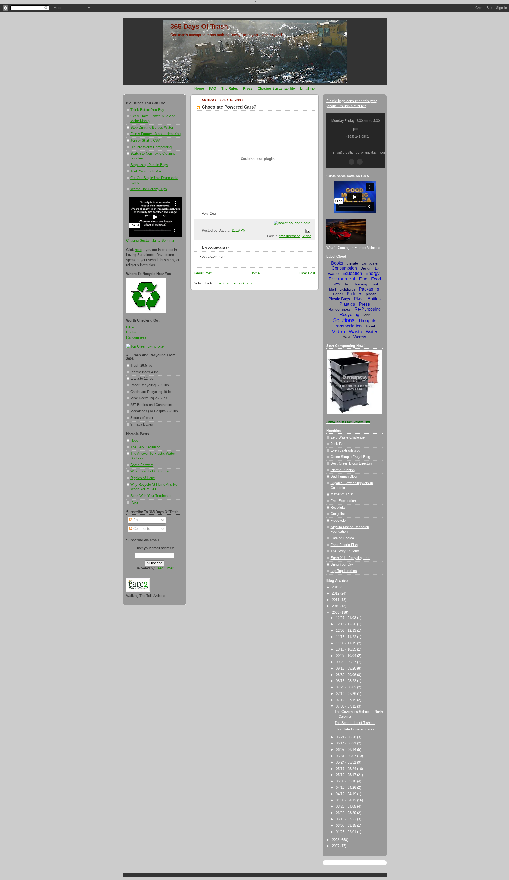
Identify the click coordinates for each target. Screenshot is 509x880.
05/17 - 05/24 (346, 769)
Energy (373, 273)
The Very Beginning (145, 447)
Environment (341, 278)
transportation (289, 236)
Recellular (338, 507)
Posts (137, 520)
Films (130, 327)
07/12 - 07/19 (346, 700)
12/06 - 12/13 (346, 630)
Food (376, 278)
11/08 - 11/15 (346, 643)
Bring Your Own (342, 564)
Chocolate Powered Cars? (229, 107)
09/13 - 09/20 (346, 668)
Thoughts (367, 320)
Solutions (343, 320)
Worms (359, 337)
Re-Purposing (367, 309)
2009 (336, 612)
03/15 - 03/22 (346, 819)
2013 (336, 587)
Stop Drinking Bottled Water (151, 127)
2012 (336, 593)
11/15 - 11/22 (346, 637)
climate (352, 263)
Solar (366, 315)
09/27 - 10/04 (346, 656)
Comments (141, 529)
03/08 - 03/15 (346, 825)
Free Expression (343, 501)
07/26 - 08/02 (346, 687)
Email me (307, 88)
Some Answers (141, 465)
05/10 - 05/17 (346, 775)
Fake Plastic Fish (344, 545)
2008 (336, 840)
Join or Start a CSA (145, 140)
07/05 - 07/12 (346, 706)
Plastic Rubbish (343, 470)
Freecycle (338, 520)
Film (363, 278)
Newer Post (203, 273)
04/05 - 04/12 (346, 800)
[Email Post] (306, 231)
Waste (355, 331)
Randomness (136, 337)
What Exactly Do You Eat (150, 471)
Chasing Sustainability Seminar (150, 240)
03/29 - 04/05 (346, 806)
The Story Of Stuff (345, 551)
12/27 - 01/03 (346, 618)
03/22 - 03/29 (346, 813)
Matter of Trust (342, 494)
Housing (360, 284)
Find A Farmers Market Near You (155, 134)
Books (131, 332)
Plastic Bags (339, 299)
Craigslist (338, 514)
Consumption (344, 268)
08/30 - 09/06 (346, 675)
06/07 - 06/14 (346, 750)
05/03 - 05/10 (346, 781)
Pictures (354, 294)
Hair (347, 284)
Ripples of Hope (142, 478)
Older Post (307, 273)
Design (366, 268)
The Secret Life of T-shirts (355, 723)
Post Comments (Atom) (233, 283)
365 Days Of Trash (199, 26)
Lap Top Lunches (344, 571)
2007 (336, 846)
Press (364, 304)
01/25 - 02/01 (346, 832)
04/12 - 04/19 (346, 794)
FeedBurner (164, 568)
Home (255, 273)
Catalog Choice (342, 538)
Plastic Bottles (367, 299)
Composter (370, 263)
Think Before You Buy (147, 110)
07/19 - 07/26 (346, 694)
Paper (338, 294)
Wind (346, 337)
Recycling (349, 314)
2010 (336, 606)
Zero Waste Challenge (348, 437)
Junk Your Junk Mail (146, 171)
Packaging (369, 289)
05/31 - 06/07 (346, 756)
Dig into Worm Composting (151, 147)
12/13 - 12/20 (346, 624)
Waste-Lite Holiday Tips (148, 189)
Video (306, 236)
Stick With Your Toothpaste (151, 496)
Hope (134, 441)
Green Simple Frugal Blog (350, 457)
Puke (134, 502)
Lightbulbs (347, 289)
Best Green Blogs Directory (352, 463)
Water (372, 331)
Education (352, 273)
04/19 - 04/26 (346, 788)
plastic (371, 294)
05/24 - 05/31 (346, 762)
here (138, 250)
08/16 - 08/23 (346, 681)
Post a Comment (212, 256)
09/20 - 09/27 (346, 662)
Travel (370, 326)
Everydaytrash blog (345, 450)
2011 (336, 600)
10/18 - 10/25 (346, 649)
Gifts (336, 284)
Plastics (347, 304)
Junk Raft (338, 444)
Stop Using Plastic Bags (149, 165)
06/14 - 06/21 (346, 743)
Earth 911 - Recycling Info (350, 558)
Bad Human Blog (344, 476)
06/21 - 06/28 (346, 737)
